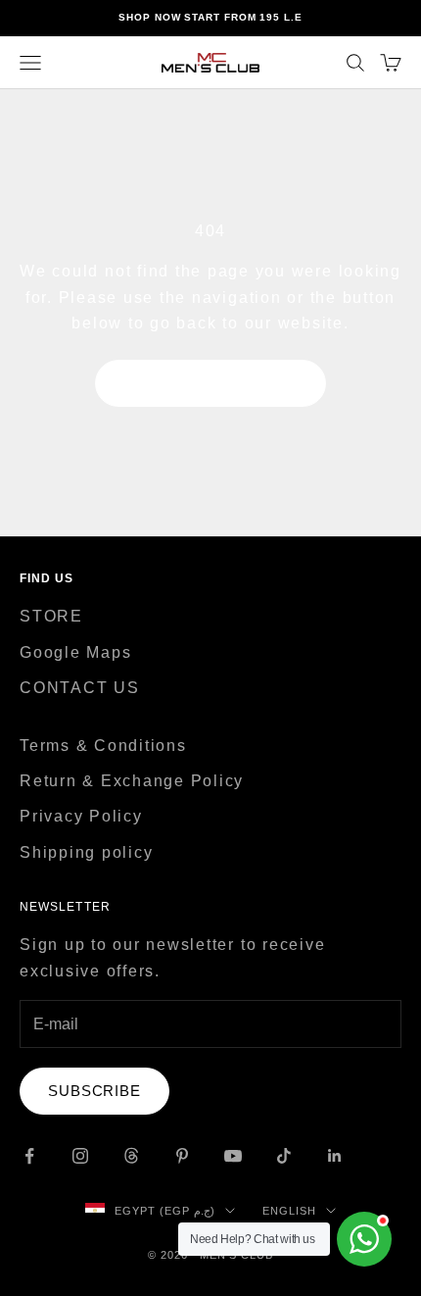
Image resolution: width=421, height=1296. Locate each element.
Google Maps (75, 652)
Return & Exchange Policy (132, 781)
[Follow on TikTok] (284, 1156)
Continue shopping (210, 382)
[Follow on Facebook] (29, 1156)
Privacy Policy (81, 816)
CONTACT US (80, 687)
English (289, 1211)
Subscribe (94, 1090)
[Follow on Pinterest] (182, 1156)
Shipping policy (86, 852)
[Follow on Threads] (131, 1156)
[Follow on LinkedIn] (335, 1156)
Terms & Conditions (103, 745)
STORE (51, 616)
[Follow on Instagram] (80, 1156)
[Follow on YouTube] (233, 1156)
